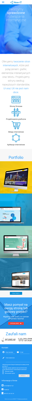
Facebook (6, 389)
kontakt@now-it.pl (8, 385)
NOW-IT (15, 399)
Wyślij (23, 375)
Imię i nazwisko (9, 352)
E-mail (21, 352)
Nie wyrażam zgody (10, 373)
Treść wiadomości (10, 358)
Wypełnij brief (14, 323)
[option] (8, 340)
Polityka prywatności (22, 399)
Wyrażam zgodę (9, 371)
